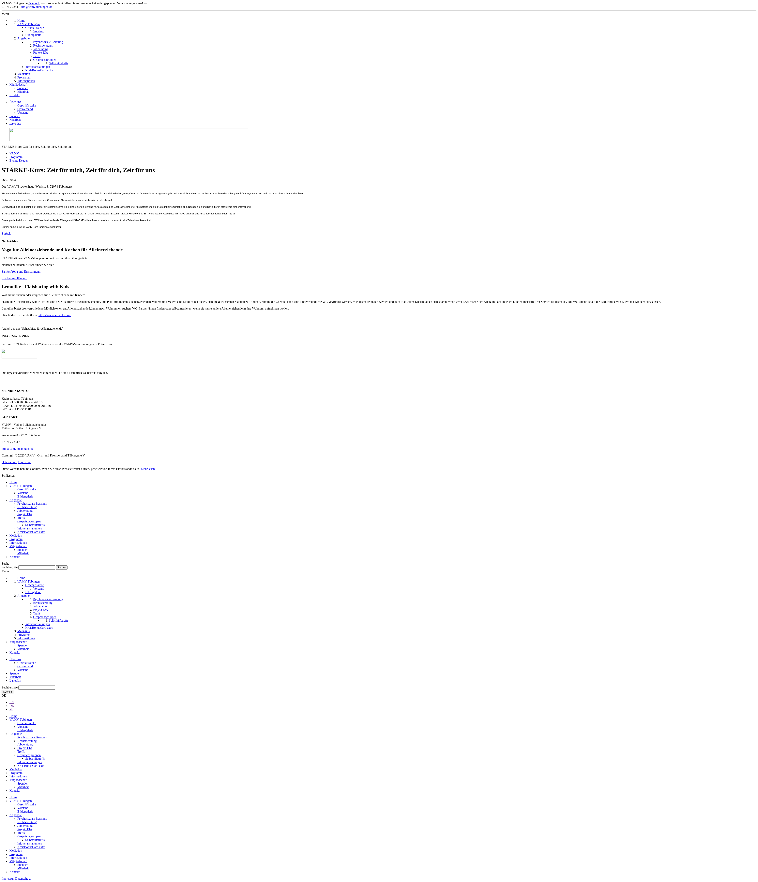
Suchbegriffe (10, 567)
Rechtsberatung (27, 507)
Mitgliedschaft (18, 546)
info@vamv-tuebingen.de (36, 6)
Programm (16, 539)
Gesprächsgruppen (29, 521)
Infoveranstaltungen (29, 528)
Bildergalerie (25, 496)
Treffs (21, 517)
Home (13, 482)
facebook (34, 3)
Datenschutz (9, 462)
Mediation (15, 535)
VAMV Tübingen (20, 485)
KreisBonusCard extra (31, 532)
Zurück (6, 233)
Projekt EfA (24, 514)
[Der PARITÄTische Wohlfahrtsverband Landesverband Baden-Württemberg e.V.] (19, 357)
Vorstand (22, 112)
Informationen (18, 542)
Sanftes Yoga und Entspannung (21, 271)
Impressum (24, 462)
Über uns (15, 102)
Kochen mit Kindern (14, 278)
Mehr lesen (148, 468)
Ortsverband (25, 109)
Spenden (14, 116)
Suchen (7, 691)
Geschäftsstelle (26, 105)
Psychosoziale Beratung (32, 503)
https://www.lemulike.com (54, 315)
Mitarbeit (15, 119)
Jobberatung (25, 510)
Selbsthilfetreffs (35, 525)
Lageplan (15, 123)
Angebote (15, 500)
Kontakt (14, 556)
